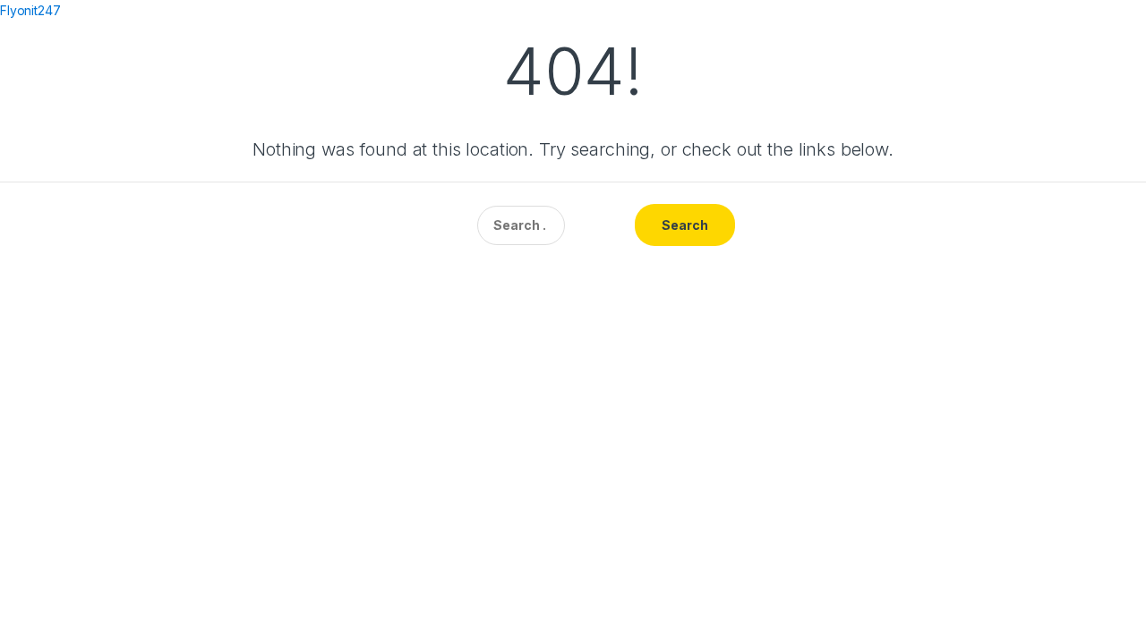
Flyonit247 (30, 10)
